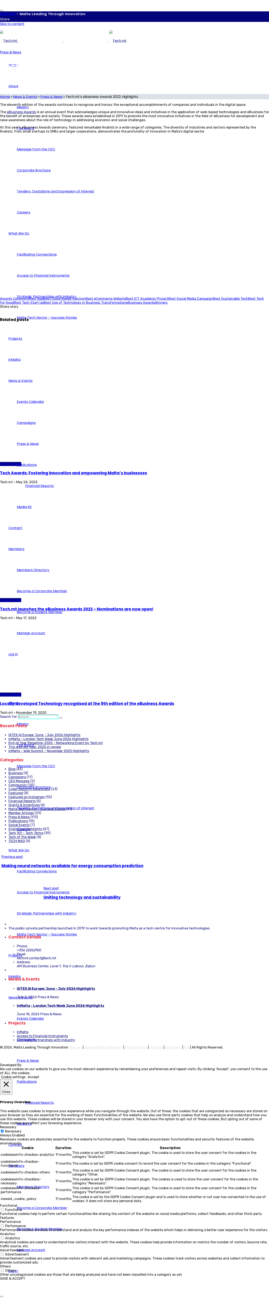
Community (17, 785)
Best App (36, 299)
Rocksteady (31, 1065)
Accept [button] (33, 1077)
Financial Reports (22, 801)
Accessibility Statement (103, 1047)
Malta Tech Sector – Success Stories (37, 809)
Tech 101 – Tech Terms (25, 833)
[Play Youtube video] (134, 212)
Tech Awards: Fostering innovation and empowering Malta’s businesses (73, 473)
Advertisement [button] (12, 1250)
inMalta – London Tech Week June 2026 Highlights (48, 739)
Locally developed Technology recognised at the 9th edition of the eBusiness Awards (87, 703)
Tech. (8, 14)
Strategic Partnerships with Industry (46, 1040)
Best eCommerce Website (106, 299)
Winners (161, 303)
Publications (18, 821)
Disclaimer (173, 1047)
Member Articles (21, 813)
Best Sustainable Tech (230, 299)
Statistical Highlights (25, 829)
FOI (186, 1047)
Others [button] (5, 1266)
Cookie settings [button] (13, 1077)
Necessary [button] (8, 1127)
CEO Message (18, 781)
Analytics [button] (7, 1234)
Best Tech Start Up (29, 303)
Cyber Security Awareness (29, 789)
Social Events (19, 825)
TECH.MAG (16, 841)
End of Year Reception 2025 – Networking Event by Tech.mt (55, 743)
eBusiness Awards (21, 112)
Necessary (13, 1131)
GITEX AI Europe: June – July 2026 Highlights (44, 735)
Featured (15, 793)
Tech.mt (75, 1047)
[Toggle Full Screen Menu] (1, 10)
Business (15, 773)
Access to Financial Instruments (42, 1036)
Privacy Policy (136, 1047)
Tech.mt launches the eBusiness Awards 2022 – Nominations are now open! (76, 609)
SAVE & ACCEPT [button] (12, 1279)
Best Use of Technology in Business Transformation (85, 303)
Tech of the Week (22, 837)
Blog (12, 769)
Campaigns (17, 777)
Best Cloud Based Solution (64, 299)
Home (5, 96)
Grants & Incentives (24, 805)
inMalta (22, 1032)
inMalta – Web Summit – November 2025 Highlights (48, 751)
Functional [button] (8, 1206)
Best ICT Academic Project (147, 299)
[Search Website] (61, 717)
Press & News (10, 52)
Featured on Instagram (26, 797)
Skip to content (12, 24)
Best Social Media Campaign (190, 299)
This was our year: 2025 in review (34, 747)
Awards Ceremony (14, 299)
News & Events (25, 96)
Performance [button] (10, 1222)
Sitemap (156, 1047)
